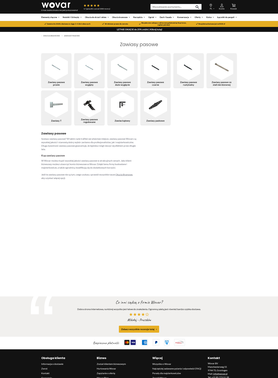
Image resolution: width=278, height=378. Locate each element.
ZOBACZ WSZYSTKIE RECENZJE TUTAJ (137, 329)
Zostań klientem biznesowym (111, 363)
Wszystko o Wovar (161, 363)
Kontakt (45, 373)
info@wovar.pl (220, 373)
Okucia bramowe (51, 36)
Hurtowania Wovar (106, 368)
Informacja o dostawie (52, 363)
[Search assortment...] (197, 7)
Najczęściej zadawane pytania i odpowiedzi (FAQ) (176, 368)
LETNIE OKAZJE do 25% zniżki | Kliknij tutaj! (139, 29)
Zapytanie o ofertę (106, 373)
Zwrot (44, 368)
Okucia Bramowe (123, 174)
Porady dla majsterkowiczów (166, 373)
